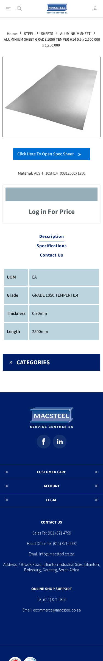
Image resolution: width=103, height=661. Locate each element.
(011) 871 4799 (59, 533)
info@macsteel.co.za (56, 554)
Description (51, 236)
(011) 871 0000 (64, 543)
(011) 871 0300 (54, 599)
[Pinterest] (59, 441)
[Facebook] (44, 441)
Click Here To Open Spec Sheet (45, 154)
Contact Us (51, 255)
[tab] (51, 236)
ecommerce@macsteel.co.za (57, 610)
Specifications (52, 246)
